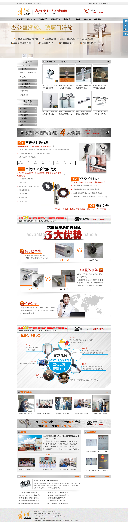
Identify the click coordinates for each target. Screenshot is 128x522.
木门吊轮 (23, 77)
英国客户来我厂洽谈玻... (26, 413)
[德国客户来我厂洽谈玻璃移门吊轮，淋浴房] (82, 403)
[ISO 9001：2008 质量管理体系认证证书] (91, 461)
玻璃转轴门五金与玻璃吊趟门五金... (29, 498)
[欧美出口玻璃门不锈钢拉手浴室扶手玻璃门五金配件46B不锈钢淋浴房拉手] (50, 100)
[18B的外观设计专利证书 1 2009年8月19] (103, 461)
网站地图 (99, 3)
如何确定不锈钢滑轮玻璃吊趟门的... (58, 495)
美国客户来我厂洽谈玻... (63, 413)
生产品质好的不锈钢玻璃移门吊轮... (29, 500)
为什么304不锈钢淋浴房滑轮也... (28, 492)
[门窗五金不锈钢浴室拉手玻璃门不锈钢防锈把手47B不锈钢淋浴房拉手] (83, 74)
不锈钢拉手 (64, 62)
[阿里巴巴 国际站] (91, 442)
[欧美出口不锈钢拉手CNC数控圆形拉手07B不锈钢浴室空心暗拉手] (50, 74)
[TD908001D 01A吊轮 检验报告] (103, 442)
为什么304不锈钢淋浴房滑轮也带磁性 (46, 480)
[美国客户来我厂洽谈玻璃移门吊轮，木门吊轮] (63, 403)
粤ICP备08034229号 (54, 511)
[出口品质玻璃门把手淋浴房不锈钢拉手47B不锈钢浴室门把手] (100, 74)
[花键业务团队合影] (47, 462)
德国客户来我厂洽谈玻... (82, 413)
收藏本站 (106, 3)
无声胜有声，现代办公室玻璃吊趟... (29, 495)
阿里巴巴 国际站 (91, 451)
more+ (108, 61)
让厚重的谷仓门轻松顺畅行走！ (57, 500)
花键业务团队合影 (47, 469)
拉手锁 (77, 62)
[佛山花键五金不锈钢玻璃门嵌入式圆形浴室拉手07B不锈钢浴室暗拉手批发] (67, 74)
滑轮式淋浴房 (24, 91)
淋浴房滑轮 (32, 72)
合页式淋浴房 (24, 95)
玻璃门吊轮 (23, 72)
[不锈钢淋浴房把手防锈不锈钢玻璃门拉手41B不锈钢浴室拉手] (100, 100)
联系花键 (92, 3)
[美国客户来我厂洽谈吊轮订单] (44, 403)
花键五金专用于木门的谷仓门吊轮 (58, 492)
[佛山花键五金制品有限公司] (24, 11)
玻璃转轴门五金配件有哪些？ (56, 498)
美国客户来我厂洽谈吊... (44, 413)
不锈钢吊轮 (51, 62)
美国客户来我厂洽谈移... (101, 413)
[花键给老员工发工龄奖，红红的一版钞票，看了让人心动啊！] (26, 462)
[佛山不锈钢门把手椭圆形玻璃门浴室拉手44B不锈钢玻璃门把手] (67, 100)
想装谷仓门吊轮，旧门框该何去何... (58, 503)
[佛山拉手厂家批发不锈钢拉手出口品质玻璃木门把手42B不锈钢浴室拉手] (83, 100)
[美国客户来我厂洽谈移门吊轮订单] (100, 405)
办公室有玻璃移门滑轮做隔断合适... (29, 503)
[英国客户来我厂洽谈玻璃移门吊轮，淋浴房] (26, 406)
